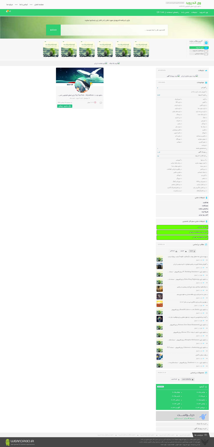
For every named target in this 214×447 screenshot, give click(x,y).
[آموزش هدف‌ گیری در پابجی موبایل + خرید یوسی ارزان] (160, 269)
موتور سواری (202, 139)
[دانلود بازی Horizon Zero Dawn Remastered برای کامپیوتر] (87, 49)
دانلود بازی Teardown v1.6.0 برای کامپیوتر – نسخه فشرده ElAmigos (186, 362)
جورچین (203, 120)
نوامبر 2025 (201, 392)
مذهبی (204, 178)
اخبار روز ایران (203, 215)
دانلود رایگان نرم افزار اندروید (127, 435)
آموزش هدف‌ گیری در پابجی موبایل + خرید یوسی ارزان (189, 264)
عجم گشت (205, 206)
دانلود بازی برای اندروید (147, 435)
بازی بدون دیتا (202, 108)
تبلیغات (194, 12)
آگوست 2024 (175, 408)
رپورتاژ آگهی (202, 152)
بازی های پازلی (176, 111)
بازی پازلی (178, 108)
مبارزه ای (178, 136)
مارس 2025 (176, 396)
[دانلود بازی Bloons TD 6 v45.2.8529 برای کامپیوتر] (69, 49)
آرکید (204, 99)
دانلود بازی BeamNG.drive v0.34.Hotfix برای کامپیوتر (189, 309)
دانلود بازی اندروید (184, 435)
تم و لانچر (203, 169)
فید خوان (178, 445)
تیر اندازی (178, 117)
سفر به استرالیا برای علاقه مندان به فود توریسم (191, 294)
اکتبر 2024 (176, 404)
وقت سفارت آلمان (201, 355)
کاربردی (203, 175)
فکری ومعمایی (176, 130)
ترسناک (178, 114)
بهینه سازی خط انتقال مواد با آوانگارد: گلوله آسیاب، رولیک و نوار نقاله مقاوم (186, 257)
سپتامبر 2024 (200, 408)
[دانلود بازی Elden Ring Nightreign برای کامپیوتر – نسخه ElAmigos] (123, 49)
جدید (191, 251)
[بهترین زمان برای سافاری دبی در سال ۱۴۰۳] (160, 306)
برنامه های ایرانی (176, 163)
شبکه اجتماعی (202, 172)
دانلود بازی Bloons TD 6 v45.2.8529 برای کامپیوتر (189, 332)
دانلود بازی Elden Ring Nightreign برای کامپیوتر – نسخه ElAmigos (186, 279)
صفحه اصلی (39, 4)
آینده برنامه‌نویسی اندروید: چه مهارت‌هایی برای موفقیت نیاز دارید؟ (186, 317)
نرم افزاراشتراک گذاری (174, 187)
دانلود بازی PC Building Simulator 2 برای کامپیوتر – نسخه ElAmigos (186, 272)
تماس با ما (24, 4)
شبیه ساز (72, 98)
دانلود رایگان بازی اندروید (166, 435)
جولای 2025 (176, 392)
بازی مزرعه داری (201, 111)
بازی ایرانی (177, 105)
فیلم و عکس (177, 172)
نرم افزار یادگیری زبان (199, 187)
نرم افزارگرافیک (201, 190)
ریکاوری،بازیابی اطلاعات (174, 169)
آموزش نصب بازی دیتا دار (198, 91)
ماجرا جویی (177, 133)
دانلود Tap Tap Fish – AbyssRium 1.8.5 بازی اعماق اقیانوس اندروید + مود (77, 95)
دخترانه (178, 120)
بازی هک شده (202, 114)
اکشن (204, 102)
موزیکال (178, 139)
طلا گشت (205, 203)
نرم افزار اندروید (200, 156)
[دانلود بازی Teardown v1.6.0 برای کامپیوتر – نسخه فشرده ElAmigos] (160, 367)
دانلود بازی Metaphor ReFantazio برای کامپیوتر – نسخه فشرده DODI (186, 340)
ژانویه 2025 (201, 400)
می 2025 (202, 396)
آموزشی (203, 87)
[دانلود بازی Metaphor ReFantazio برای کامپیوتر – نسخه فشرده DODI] (51, 49)
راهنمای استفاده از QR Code (168, 12)
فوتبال (204, 133)
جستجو (53, 29)
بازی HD (178, 102)
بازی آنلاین (203, 105)
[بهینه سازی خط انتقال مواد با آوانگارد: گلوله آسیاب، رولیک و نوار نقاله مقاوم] (160, 261)
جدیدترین (174, 379)
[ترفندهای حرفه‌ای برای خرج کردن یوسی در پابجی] (160, 291)
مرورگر (178, 178)
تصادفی (172, 251)
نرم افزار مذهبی (176, 184)
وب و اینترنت (177, 190)
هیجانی (179, 142)
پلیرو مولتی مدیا (176, 166)
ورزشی (203, 145)
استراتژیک (178, 99)
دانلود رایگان (63, 106)
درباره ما (10, 4)
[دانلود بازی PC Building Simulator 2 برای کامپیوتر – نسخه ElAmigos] (141, 49)
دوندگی (203, 123)
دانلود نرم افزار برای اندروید (105, 435)
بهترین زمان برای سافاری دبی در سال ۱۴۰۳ (193, 302)
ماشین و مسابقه (201, 136)
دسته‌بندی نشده (201, 148)
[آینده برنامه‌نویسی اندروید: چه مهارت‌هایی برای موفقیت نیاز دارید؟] (160, 322)
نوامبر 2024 (201, 404)
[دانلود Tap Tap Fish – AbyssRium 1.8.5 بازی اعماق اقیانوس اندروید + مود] (82, 92)
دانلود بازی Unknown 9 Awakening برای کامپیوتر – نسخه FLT (186, 347)
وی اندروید (203, 12)
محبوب (182, 251)
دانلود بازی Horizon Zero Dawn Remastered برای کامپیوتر (188, 325)
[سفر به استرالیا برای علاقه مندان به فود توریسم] (160, 299)
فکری (204, 130)
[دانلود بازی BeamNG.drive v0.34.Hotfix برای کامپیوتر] (105, 49)
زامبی (179, 123)
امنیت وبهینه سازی (200, 163)
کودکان (179, 175)
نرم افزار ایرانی (201, 184)
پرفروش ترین (186, 379)
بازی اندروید (79, 98)
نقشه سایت (170, 445)
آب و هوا (203, 160)
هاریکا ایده (205, 212)
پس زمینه (203, 166)
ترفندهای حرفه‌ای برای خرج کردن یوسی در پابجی (191, 287)
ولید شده (163, 445)
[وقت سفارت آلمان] (160, 359)
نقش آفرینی (202, 142)
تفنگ (204, 117)
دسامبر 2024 (175, 400)
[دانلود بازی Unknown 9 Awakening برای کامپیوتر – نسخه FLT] (160, 352)
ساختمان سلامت (203, 209)
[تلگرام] (10, 11)
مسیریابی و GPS (201, 181)
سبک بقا (203, 126)
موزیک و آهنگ (177, 181)
